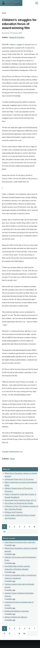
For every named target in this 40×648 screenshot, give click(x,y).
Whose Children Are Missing (16, 617)
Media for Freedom (16, 37)
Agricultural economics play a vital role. (20, 542)
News (12, 459)
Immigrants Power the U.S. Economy (19, 479)
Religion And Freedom (13, 512)
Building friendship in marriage (17, 611)
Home (4, 13)
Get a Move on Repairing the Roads (19, 503)
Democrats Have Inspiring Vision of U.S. (20, 500)
